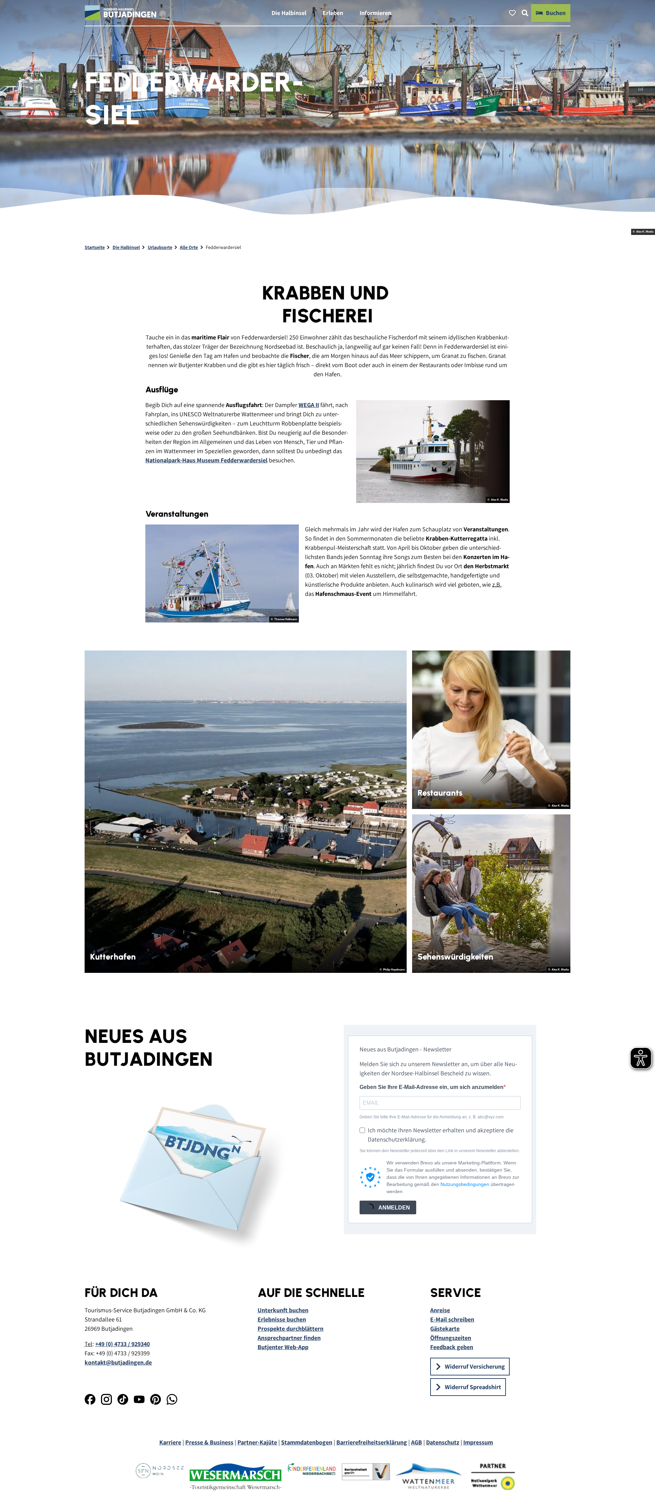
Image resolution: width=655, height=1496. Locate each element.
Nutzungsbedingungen (464, 1184)
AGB (416, 1442)
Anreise (440, 1310)
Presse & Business (209, 1442)
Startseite (95, 247)
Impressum (478, 1442)
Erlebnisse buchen (282, 1319)
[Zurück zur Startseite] (121, 12)
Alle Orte (189, 247)
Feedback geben (451, 1347)
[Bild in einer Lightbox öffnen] (433, 451)
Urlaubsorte (160, 247)
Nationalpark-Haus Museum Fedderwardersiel (206, 460)
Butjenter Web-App (283, 1347)
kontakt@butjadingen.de (118, 1362)
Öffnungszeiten (450, 1338)
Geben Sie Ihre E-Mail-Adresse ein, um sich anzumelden (432, 1087)
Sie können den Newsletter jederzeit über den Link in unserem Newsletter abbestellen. (440, 1150)
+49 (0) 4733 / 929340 (122, 1344)
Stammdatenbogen (306, 1442)
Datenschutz (442, 1442)
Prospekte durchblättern (290, 1328)
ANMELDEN (393, 1208)
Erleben (333, 13)
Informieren (375, 13)
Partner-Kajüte (257, 1442)
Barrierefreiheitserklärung (371, 1442)
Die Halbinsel (289, 13)
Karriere (170, 1442)
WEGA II (309, 405)
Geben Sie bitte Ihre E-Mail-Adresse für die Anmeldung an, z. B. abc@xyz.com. (432, 1117)
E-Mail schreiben (452, 1319)
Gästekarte (445, 1328)
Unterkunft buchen (283, 1310)
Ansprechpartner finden (289, 1338)
